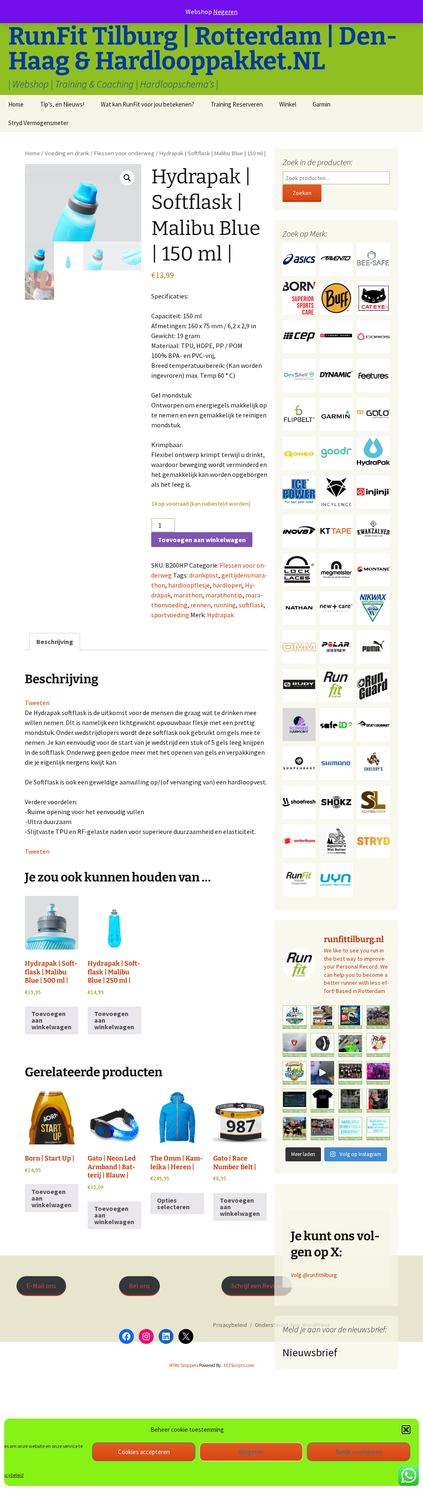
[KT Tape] (336, 530)
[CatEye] (373, 297)
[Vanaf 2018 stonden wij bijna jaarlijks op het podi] (378, 1073)
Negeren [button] (225, 11)
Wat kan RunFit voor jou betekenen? (147, 104)
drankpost (204, 575)
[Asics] (299, 258)
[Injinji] (373, 491)
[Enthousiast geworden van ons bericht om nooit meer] (350, 1017)
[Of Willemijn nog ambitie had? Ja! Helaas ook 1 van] (378, 1101)
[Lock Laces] (299, 569)
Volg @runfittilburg (314, 1275)
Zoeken (301, 193)
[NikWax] (373, 607)
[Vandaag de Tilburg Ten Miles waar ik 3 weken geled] (323, 1129)
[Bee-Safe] (373, 258)
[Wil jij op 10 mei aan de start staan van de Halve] (323, 1017)
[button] (406, 1430)
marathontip (223, 595)
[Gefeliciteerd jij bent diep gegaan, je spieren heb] (350, 1101)
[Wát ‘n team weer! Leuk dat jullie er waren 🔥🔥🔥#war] (350, 1073)
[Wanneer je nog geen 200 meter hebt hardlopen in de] (350, 1045)
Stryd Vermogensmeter (38, 123)
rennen (200, 605)
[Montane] (373, 569)
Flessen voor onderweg (124, 153)
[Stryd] (373, 840)
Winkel (287, 104)
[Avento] (336, 258)
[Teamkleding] (299, 879)
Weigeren (251, 1452)
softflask (251, 605)
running (225, 605)
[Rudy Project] (299, 685)
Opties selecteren (173, 1203)
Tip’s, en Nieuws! (62, 104)
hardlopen (227, 585)
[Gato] (373, 413)
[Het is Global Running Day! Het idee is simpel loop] (295, 1017)
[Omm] (299, 646)
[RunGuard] (373, 685)
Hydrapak (220, 615)
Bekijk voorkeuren (358, 1452)
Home (16, 104)
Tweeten (37, 703)
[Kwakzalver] (373, 530)
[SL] (373, 801)
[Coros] (373, 336)
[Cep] (299, 336)
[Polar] (336, 646)
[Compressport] (336, 336)
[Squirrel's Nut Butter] (336, 840)
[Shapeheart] (299, 763)
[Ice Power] (299, 491)
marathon (187, 595)
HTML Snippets (183, 1365)
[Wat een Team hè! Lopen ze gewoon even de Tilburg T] (295, 1129)
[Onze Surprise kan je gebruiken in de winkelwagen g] (378, 1045)
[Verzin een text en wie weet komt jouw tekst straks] (323, 1101)
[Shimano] (336, 763)
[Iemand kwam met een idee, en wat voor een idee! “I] (350, 1129)
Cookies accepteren (144, 1452)
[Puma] (373, 646)
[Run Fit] (336, 685)
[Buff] (336, 297)
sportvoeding (170, 615)
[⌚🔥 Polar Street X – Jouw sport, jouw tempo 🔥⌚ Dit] (323, 1045)
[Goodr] (336, 452)
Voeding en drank (67, 153)
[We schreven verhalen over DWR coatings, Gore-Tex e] (295, 1045)
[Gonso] (299, 452)
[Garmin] (336, 413)
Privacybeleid (230, 1325)
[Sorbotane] (299, 840)
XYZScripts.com (238, 1365)
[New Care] (336, 607)
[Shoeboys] (373, 763)
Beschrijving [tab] (54, 641)
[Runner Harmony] (299, 724)
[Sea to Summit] (373, 724)
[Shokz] (336, 801)
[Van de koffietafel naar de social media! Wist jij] (378, 1129)
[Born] (299, 297)
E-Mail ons (41, 1286)
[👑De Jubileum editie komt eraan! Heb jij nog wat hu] (295, 1073)
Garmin (321, 104)
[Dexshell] (299, 375)
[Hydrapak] (373, 452)
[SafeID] (336, 724)
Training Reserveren (237, 104)
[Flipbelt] (299, 413)
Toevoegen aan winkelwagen (202, 539)
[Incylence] (336, 491)
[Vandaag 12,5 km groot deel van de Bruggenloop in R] (323, 1073)
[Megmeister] (336, 569)
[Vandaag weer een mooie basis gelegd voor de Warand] (295, 1101)
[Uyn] (336, 879)
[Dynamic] (336, 375)
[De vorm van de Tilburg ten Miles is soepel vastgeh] (378, 1017)
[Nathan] (299, 607)
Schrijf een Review (256, 1286)
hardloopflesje (189, 585)
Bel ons (139, 1286)
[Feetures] (373, 375)
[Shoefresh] (299, 801)
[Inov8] (299, 530)
